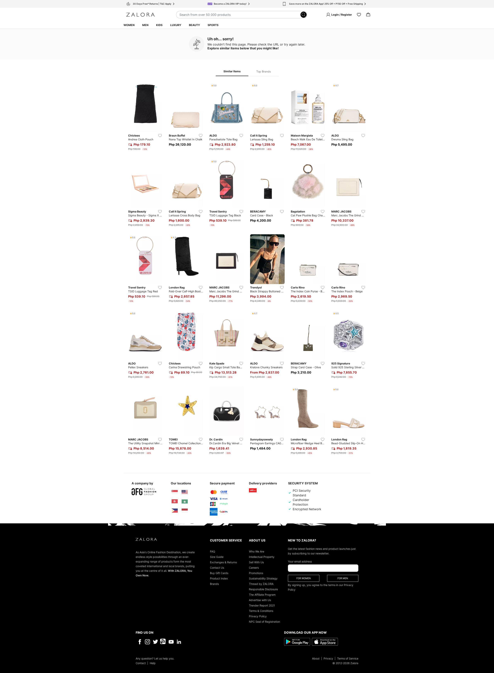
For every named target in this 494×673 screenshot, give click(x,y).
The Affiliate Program (262, 594)
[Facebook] (140, 641)
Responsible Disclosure (263, 589)
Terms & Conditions (261, 610)
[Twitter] (155, 641)
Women (129, 25)
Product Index (219, 578)
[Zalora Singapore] (174, 492)
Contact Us (217, 567)
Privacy (328, 658)
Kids (159, 25)
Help (153, 663)
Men (145, 25)
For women (303, 578)
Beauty (194, 25)
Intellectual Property (261, 556)
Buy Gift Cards (219, 572)
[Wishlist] (359, 14)
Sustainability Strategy (263, 578)
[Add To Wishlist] (160, 135)
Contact (141, 663)
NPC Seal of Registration (264, 621)
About (316, 658)
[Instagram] (147, 641)
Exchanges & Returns (223, 562)
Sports (213, 25)
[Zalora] (140, 15)
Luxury (175, 25)
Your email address (300, 561)
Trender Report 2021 (262, 605)
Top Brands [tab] (263, 71)
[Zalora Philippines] (174, 510)
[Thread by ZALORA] (163, 641)
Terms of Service (347, 658)
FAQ (212, 551)
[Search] (303, 15)
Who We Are (256, 551)
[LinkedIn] (179, 641)
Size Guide (216, 556)
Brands (214, 583)
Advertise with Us (260, 599)
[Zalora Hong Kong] (174, 501)
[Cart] (368, 14)
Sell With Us (256, 562)
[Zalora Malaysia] (185, 492)
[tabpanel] (247, 269)
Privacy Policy (258, 616)
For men (343, 578)
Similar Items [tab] (232, 71)
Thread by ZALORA (261, 583)
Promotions (256, 572)
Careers (254, 567)
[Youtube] (171, 641)
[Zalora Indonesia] (185, 510)
